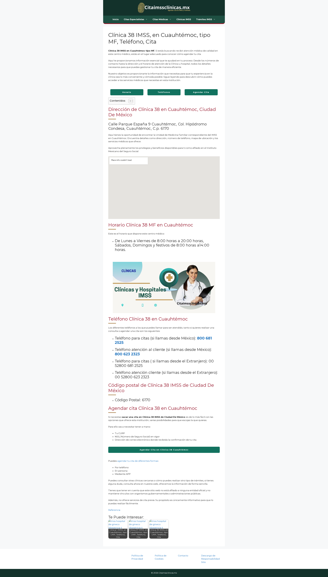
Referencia (114, 510)
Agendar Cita (201, 92)
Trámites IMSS (204, 19)
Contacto (183, 555)
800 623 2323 (127, 354)
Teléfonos (164, 92)
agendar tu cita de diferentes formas (137, 461)
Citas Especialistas (134, 19)
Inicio (116, 19)
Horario (126, 92)
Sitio (203, 562)
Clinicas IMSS (183, 19)
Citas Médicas (160, 19)
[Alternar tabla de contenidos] (129, 101)
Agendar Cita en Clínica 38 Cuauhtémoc (164, 450)
